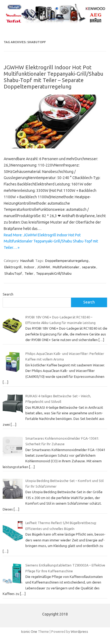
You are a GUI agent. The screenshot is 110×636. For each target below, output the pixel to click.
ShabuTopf (13, 273)
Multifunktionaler (66, 267)
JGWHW (43, 267)
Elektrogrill (12, 267)
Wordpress (79, 631)
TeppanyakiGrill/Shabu (54, 273)
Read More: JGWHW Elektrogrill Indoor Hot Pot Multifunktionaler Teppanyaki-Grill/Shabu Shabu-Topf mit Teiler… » (51, 241)
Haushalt (27, 260)
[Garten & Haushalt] (55, 22)
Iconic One (29, 631)
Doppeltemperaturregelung (66, 260)
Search (8, 294)
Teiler (29, 273)
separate (89, 267)
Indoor (29, 267)
